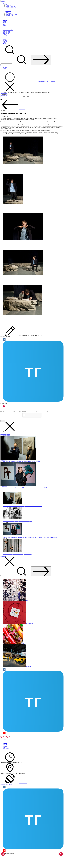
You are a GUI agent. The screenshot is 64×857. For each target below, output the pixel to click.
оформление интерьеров (8, 749)
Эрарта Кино (8, 11)
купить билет (3, 97)
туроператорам (6, 748)
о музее (7, 4)
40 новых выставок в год (11, 7)
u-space (7, 12)
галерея (4, 21)
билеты (7, 16)
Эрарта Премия (9, 8)
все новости (3, 556)
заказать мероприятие (7, 750)
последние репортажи (5, 435)
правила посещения (4, 855)
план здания (9, 784)
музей (4, 3)
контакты (8, 17)
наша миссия (8, 5)
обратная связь (6, 746)
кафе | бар (5, 20)
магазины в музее (9, 15)
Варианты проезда (4, 93)
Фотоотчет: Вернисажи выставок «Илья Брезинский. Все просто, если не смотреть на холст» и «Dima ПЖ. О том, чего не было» (30, 537)
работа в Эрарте (6, 741)
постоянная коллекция (10, 6)
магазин (4, 22)
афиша (4, 18)
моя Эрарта (5, 69)
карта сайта (11, 855)
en (0, 65)
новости (4, 740)
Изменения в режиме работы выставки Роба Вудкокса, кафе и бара (17, 554)
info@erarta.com (3, 95)
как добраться (3, 784)
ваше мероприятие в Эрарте (11, 14)
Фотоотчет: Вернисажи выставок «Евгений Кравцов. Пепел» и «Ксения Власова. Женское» (22, 506)
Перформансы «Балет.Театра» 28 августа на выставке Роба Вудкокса (17, 521)
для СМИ (5, 743)
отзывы (4, 747)
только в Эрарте (9, 9)
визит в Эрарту (9, 13)
